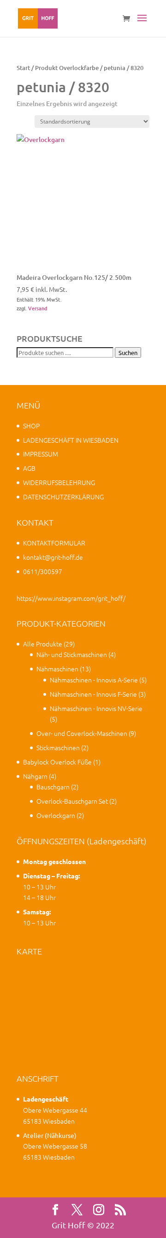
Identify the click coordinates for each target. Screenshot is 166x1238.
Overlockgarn (55, 815)
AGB (29, 468)
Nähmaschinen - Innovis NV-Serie (96, 708)
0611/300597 (42, 571)
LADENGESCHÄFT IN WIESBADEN (71, 439)
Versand (37, 308)
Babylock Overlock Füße (57, 761)
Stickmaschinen (58, 747)
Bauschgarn (53, 786)
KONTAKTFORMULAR (54, 542)
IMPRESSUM (40, 453)
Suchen (128, 352)
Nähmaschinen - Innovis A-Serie (94, 679)
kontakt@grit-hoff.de (53, 557)
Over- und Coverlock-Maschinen (81, 733)
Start (23, 68)
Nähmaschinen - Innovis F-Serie (93, 694)
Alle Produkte (42, 643)
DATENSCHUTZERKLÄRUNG (63, 496)
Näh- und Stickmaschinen (71, 654)
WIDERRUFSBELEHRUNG (59, 482)
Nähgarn (35, 776)
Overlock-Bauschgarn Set (72, 801)
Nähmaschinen (57, 668)
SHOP (31, 425)
